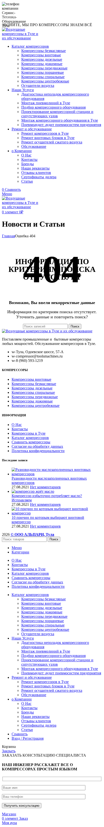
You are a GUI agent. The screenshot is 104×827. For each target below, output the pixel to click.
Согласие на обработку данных (37, 446)
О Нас (26, 155)
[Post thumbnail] (57, 474)
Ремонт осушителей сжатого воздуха (51, 142)
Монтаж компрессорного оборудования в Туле (59, 120)
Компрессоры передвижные (44, 68)
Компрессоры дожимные (41, 64)
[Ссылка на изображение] (47, 331)
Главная (8, 236)
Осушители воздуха (37, 85)
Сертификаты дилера (38, 177)
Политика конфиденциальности (38, 451)
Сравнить (20, 734)
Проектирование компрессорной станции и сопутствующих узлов (57, 114)
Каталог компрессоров (30, 438)
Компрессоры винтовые (41, 55)
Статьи (27, 181)
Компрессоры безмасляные (43, 51)
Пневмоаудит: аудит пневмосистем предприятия (61, 125)
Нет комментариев (45, 487)
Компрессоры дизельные (41, 59)
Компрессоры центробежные (45, 81)
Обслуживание (33, 146)
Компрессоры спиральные (43, 77)
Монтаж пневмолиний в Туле (45, 103)
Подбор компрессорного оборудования (53, 107)
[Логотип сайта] (22, 38)
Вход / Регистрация (28, 738)
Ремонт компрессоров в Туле (45, 133)
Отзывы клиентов (36, 173)
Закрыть (8, 751)
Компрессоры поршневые (42, 72)
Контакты (29, 159)
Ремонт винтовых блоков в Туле (47, 138)
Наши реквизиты (35, 168)
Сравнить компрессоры (31, 442)
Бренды (27, 164)
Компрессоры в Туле (28, 433)
